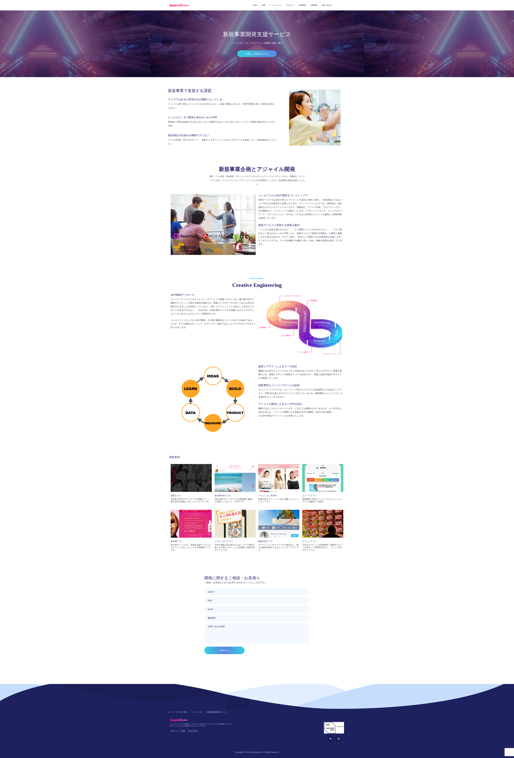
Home (255, 5)
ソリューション (275, 5)
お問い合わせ (326, 5)
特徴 (263, 5)
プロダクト (290, 5)
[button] (257, 53)
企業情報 (313, 5)
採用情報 (302, 5)
